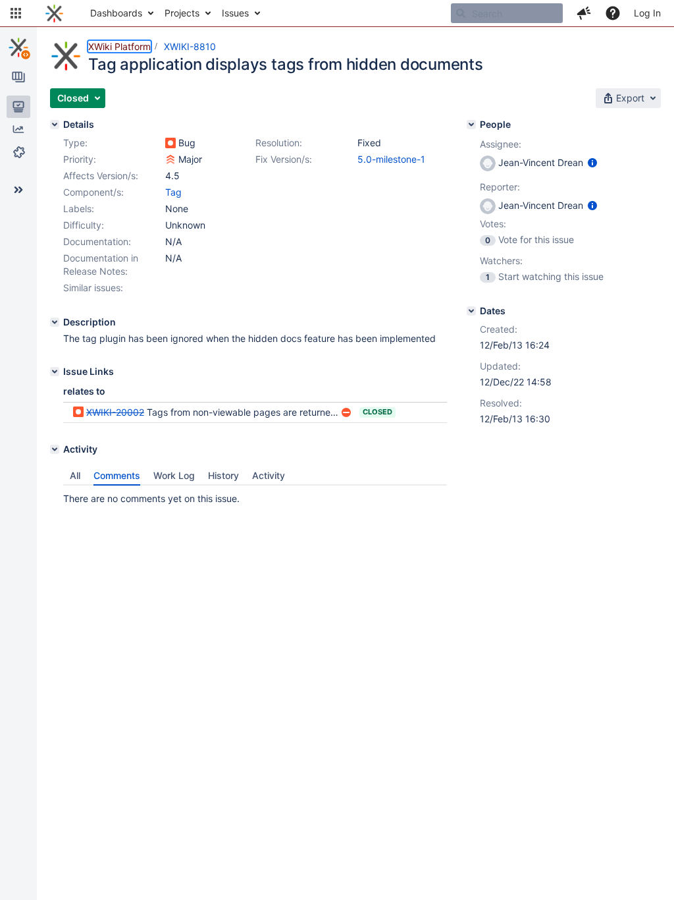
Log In (647, 12)
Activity (268, 475)
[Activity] (54, 449)
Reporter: (500, 186)
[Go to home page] (54, 13)
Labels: (78, 208)
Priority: (79, 159)
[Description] (54, 322)
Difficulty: (83, 225)
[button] (16, 13)
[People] (471, 124)
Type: (75, 142)
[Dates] (471, 311)
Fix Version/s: (283, 159)
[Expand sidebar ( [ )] (18, 190)
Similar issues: (93, 287)
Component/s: (93, 192)
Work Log (174, 475)
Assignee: (500, 144)
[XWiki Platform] (18, 47)
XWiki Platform (119, 46)
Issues (235, 12)
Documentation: (97, 241)
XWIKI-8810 (190, 46)
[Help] (612, 13)
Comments (116, 475)
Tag (173, 192)
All (75, 475)
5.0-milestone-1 (391, 159)
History (223, 475)
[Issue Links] (54, 371)
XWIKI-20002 (115, 412)
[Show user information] (592, 162)
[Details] (54, 124)
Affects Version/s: (100, 175)
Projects (182, 12)
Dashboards (116, 12)
